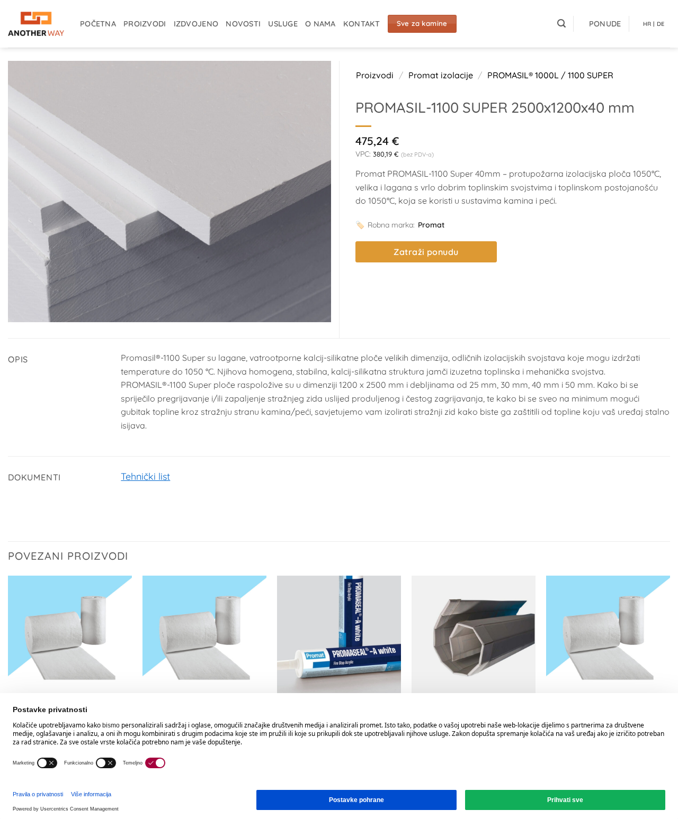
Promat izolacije (440, 75)
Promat (431, 225)
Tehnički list (145, 476)
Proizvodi (144, 24)
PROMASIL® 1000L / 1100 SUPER (550, 75)
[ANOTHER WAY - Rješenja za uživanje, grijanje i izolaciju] (36, 24)
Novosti (243, 24)
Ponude (605, 24)
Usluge (283, 24)
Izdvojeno (196, 24)
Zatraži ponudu (426, 252)
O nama (320, 24)
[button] (561, 23)
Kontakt (361, 24)
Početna (98, 24)
